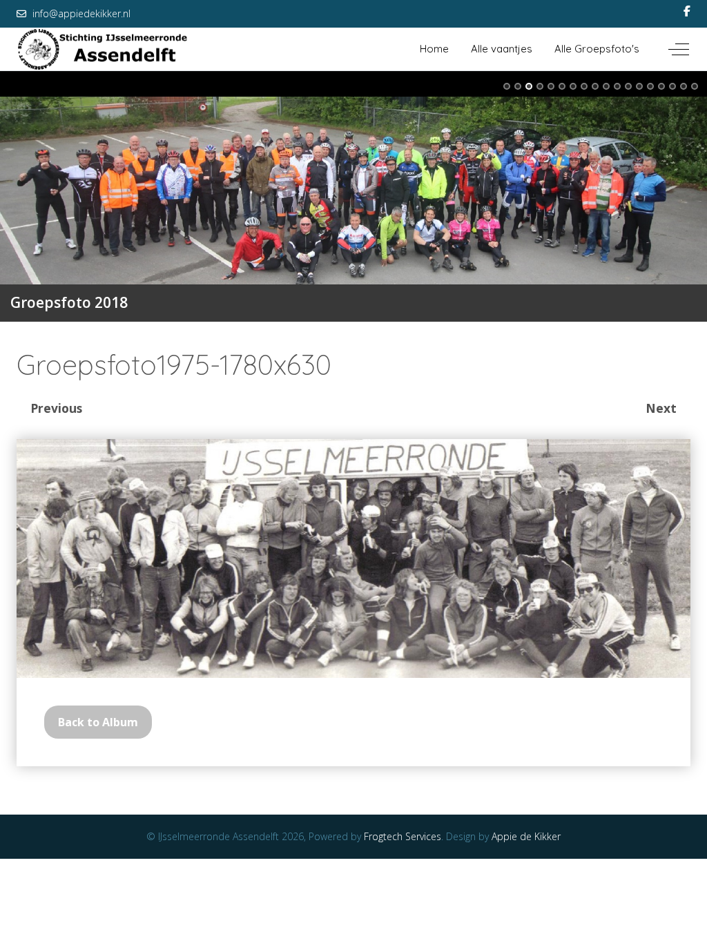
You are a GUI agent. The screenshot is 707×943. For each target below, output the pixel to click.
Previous (56, 408)
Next (661, 408)
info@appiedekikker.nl (81, 13)
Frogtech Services (402, 836)
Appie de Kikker (526, 836)
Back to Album (98, 722)
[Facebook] (687, 11)
